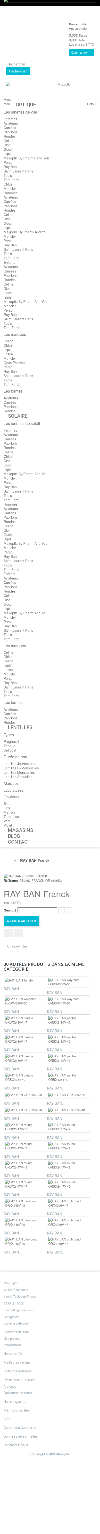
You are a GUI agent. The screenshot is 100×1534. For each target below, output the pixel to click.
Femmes (10, 118)
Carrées (10, 127)
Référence (11, 880)
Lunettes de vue (16, 1323)
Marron (9, 812)
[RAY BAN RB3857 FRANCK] (25, 875)
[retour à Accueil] (9, 860)
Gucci (8, 149)
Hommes (10, 192)
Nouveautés (13, 1354)
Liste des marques (18, 1371)
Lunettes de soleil (17, 1332)
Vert (7, 820)
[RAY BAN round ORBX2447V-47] (25, 1127)
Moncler (10, 188)
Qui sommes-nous (18, 1393)
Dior (7, 145)
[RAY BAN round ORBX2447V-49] (68, 1146)
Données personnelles (21, 1436)
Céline (8, 452)
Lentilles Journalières (20, 763)
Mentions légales (17, 1410)
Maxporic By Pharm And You (26, 231)
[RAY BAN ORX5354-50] (25, 1110)
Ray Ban (10, 166)
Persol (8, 162)
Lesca (8, 353)
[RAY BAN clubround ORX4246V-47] (68, 1203)
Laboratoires (13, 790)
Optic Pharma (14, 362)
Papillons (10, 131)
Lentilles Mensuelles (19, 772)
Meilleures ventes (17, 1362)
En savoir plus (17, 946)
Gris (7, 807)
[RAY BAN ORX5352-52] (68, 1094)
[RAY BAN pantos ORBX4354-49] (25, 1077)
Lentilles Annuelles (18, 776)
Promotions (13, 1345)
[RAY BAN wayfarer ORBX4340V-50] (68, 982)
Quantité (10, 910)
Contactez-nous (16, 1445)
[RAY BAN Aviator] (25, 980)
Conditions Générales (20, 1428)
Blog (7, 1419)
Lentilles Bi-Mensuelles (21, 768)
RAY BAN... (12, 989)
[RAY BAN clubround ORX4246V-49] (25, 1203)
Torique (9, 745)
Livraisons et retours (19, 1380)
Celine (8, 140)
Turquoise (11, 816)
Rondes (10, 136)
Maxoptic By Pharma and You (26, 158)
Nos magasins (14, 1402)
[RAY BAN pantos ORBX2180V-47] (25, 1020)
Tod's (8, 175)
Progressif (11, 741)
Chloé (8, 184)
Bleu (7, 803)
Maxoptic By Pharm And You (25, 301)
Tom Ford (11, 179)
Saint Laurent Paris (18, 171)
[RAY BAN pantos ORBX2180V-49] (68, 1020)
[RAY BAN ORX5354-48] (68, 1110)
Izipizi (8, 153)
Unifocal (10, 750)
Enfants (9, 262)
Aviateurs (11, 123)
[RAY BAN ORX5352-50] (25, 1094)
